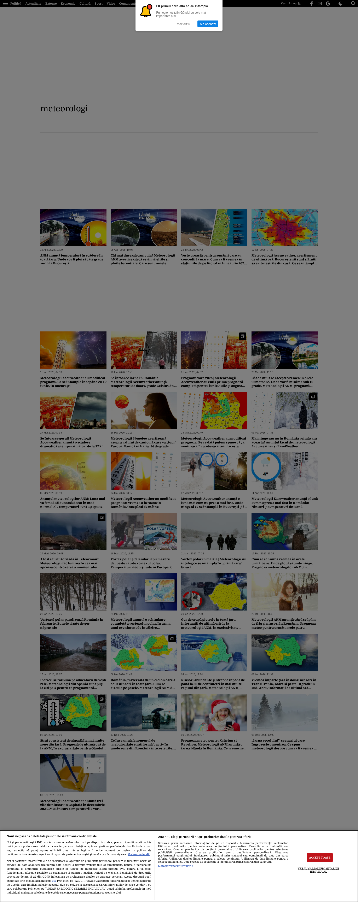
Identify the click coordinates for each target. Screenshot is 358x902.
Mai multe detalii (139, 854)
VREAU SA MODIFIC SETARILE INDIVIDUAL (318, 870)
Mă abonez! (208, 24)
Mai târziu (183, 24)
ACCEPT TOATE (319, 857)
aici (54, 881)
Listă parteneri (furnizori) (175, 865)
